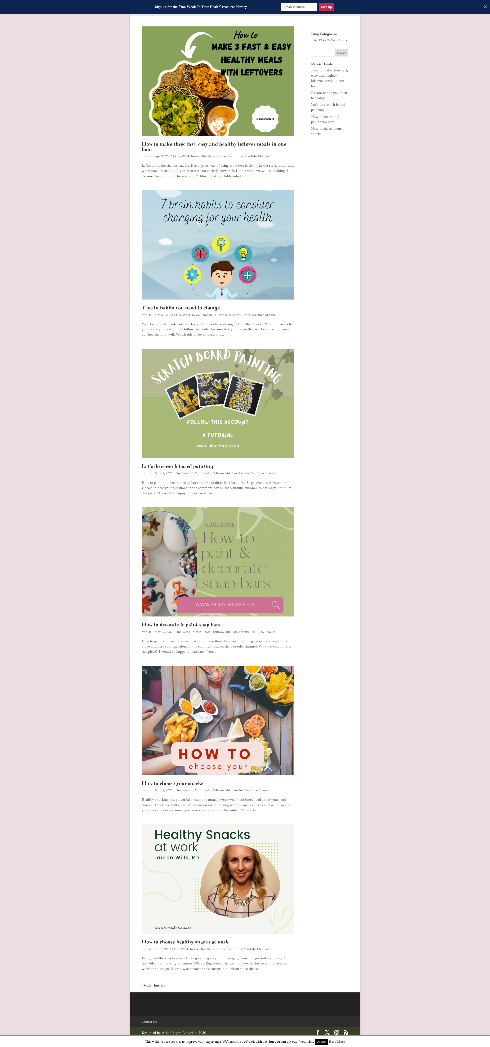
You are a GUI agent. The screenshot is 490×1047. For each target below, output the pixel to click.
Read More (337, 1042)
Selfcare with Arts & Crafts (231, 315)
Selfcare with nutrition (227, 156)
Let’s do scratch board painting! (178, 466)
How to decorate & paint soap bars (181, 624)
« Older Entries (153, 985)
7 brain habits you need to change (181, 308)
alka (149, 156)
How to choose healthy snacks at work (185, 942)
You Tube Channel (257, 156)
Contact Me (149, 1022)
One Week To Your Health (193, 156)
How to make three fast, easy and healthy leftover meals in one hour (214, 146)
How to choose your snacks (172, 783)
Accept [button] (321, 1041)
